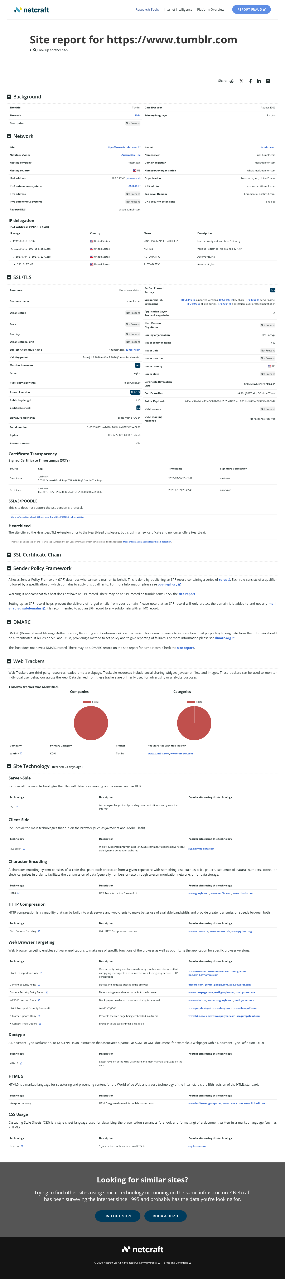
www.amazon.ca (198, 931)
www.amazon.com (219, 971)
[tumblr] (20, 753)
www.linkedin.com (255, 1103)
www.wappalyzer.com (221, 1016)
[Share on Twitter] (241, 81)
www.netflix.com (221, 893)
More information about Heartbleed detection (147, 541)
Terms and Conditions (175, 1262)
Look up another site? (52, 50)
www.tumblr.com (158, 753)
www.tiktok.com (243, 893)
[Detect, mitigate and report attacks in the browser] (46, 992)
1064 (137, 115)
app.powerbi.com (240, 984)
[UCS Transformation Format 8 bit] (17, 893)
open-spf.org (167, 584)
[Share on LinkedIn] (259, 81)
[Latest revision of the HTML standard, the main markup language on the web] (20, 1063)
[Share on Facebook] (250, 81)
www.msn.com (197, 971)
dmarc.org (223, 638)
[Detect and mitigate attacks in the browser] (38, 984)
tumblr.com (268, 147)
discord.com (195, 984)
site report (187, 594)
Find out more (117, 1216)
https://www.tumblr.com (122, 147)
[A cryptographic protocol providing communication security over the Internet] (16, 807)
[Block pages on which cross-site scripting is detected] (38, 1000)
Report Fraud (249, 9)
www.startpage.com (200, 992)
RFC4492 (192, 304)
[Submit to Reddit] (231, 81)
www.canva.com (233, 1103)
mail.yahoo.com (244, 1000)
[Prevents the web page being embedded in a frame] (38, 1016)
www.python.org (241, 931)
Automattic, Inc (130, 155)
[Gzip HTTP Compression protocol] (38, 931)
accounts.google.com (220, 1000)
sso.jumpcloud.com (249, 1016)
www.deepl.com (222, 1008)
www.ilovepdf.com (245, 1008)
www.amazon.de (220, 931)
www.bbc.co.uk (197, 1016)
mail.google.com (224, 992)
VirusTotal (131, 178)
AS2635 (133, 186)
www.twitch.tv (197, 1000)
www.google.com (198, 893)
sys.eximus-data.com (201, 848)
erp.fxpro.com (197, 1146)
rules (223, 579)
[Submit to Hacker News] (268, 81)
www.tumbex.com (181, 753)
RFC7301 (223, 304)
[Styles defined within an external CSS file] (21, 1146)
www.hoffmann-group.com (205, 1103)
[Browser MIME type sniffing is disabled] (39, 1023)
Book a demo (165, 1216)
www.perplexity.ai (199, 1008)
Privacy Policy (149, 1262)
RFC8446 (186, 300)
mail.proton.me (245, 992)
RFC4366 (251, 300)
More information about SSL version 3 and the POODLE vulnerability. (47, 516)
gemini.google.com (216, 984)
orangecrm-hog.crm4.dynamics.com (217, 973)
